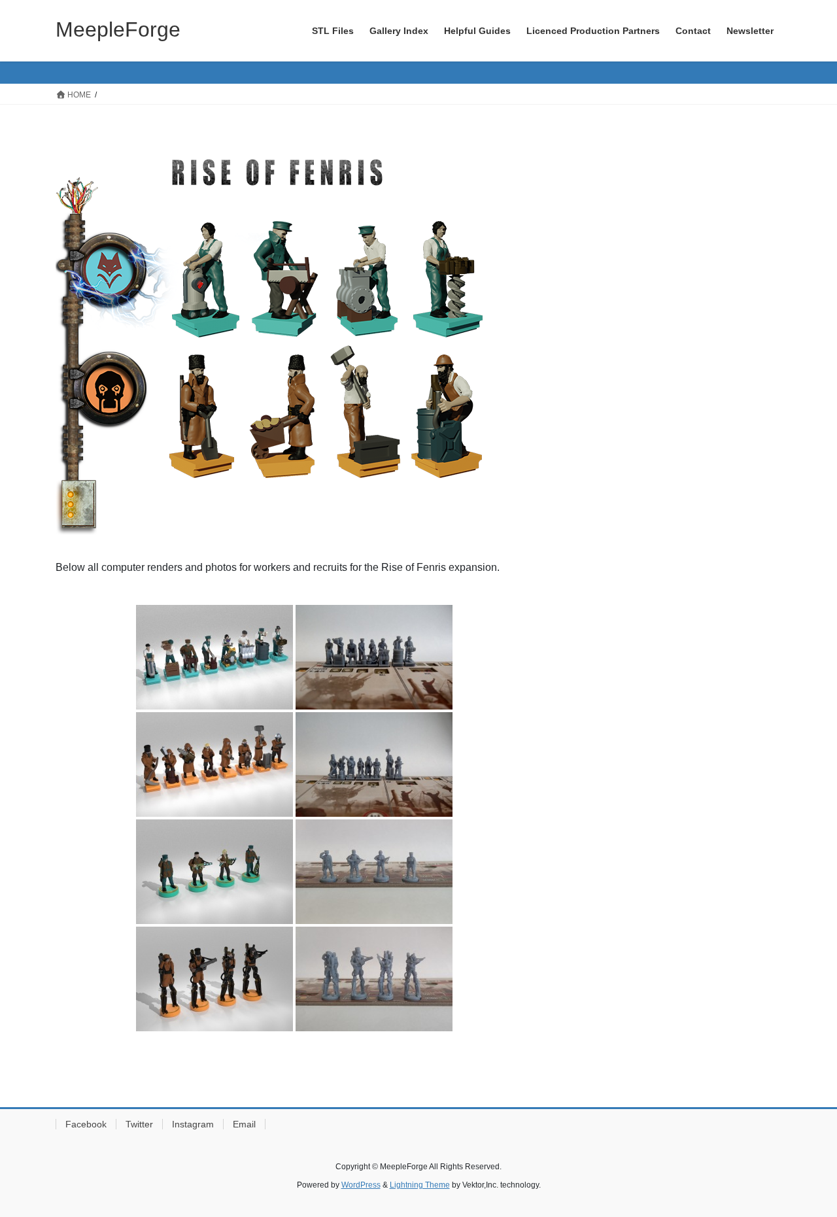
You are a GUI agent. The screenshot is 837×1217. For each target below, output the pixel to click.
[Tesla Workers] (214, 657)
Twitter (139, 1124)
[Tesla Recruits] (214, 871)
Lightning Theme (420, 1185)
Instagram (193, 1124)
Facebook (86, 1124)
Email (244, 1124)
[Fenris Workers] (214, 764)
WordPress (361, 1185)
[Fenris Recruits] (214, 979)
